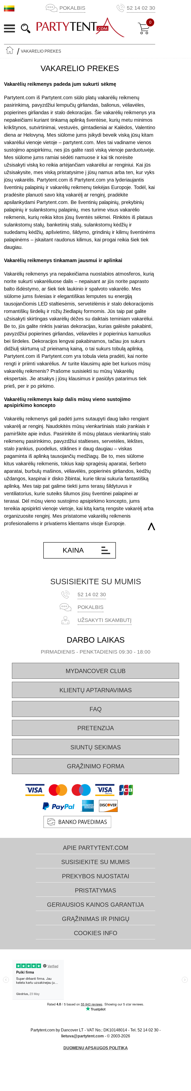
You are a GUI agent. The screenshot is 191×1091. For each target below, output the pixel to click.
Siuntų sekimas (95, 747)
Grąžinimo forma (95, 766)
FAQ (96, 709)
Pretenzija (95, 728)
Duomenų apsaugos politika (95, 1048)
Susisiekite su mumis (95, 581)
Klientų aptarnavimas (95, 690)
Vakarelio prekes (41, 51)
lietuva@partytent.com (82, 1036)
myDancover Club (96, 671)
